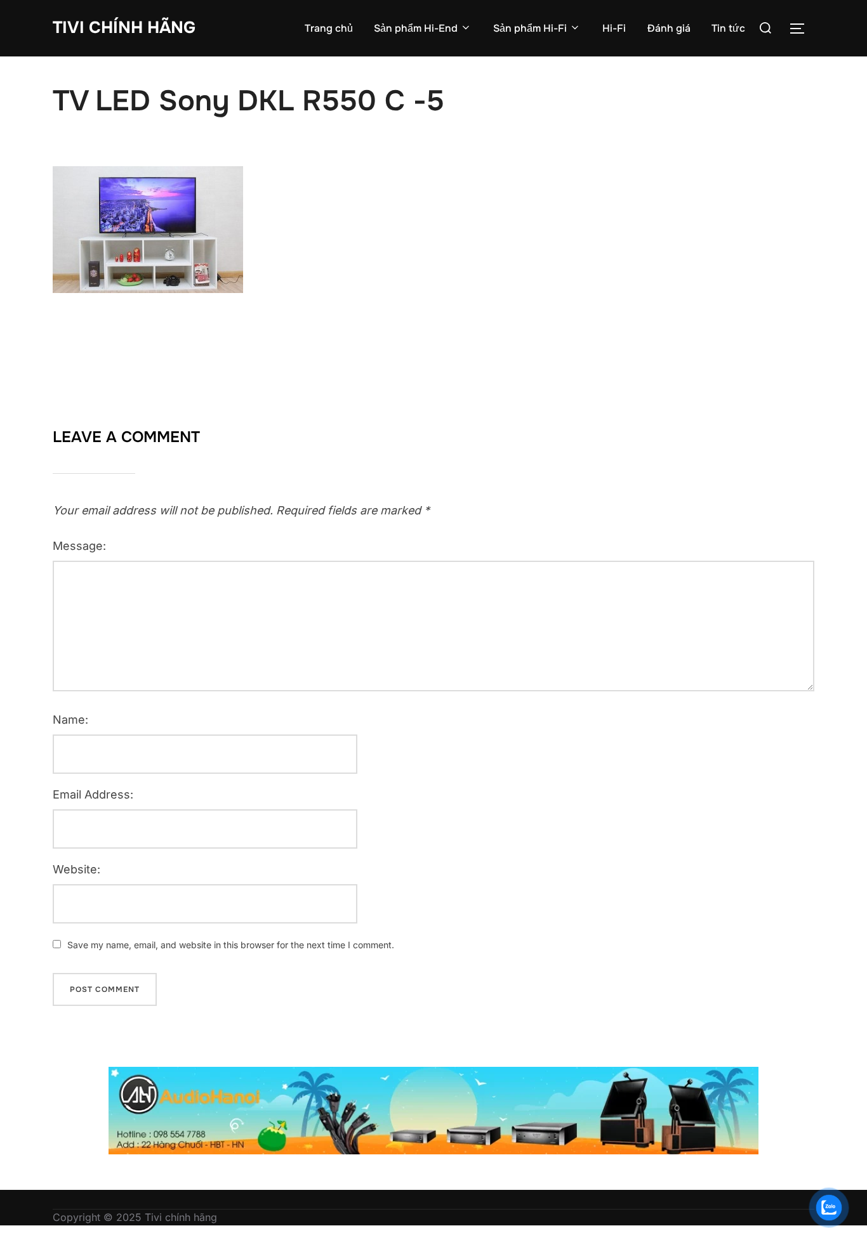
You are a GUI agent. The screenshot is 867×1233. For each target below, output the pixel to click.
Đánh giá (669, 28)
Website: (76, 869)
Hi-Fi (614, 28)
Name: (70, 719)
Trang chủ (329, 28)
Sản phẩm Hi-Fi (530, 28)
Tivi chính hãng (124, 27)
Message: (79, 545)
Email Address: (93, 794)
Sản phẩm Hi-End (416, 28)
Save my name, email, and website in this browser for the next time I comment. (230, 944)
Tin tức (728, 28)
